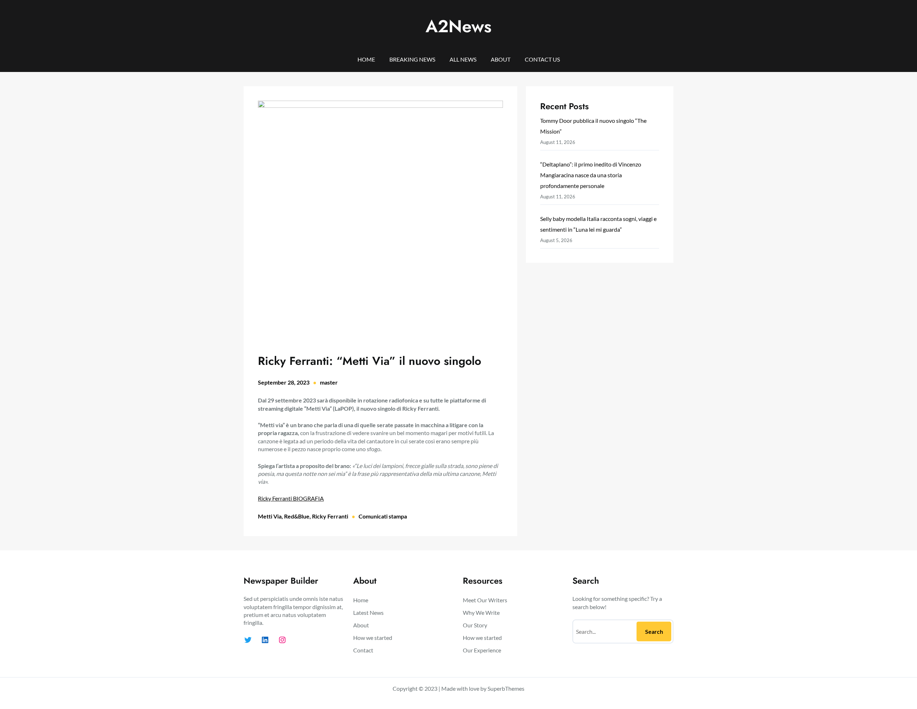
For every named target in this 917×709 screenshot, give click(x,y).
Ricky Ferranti (330, 516)
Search (654, 631)
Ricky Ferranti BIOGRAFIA (291, 498)
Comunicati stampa (383, 516)
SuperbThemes (506, 688)
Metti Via (270, 516)
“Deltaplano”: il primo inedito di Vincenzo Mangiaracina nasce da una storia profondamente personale (590, 175)
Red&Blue (296, 516)
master (329, 382)
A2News (458, 26)
